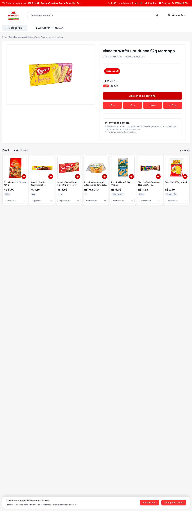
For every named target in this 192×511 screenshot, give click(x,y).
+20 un (172, 105)
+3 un (112, 105)
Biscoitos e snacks (17, 37)
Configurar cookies (174, 502)
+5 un (132, 105)
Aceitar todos (149, 502)
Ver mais (185, 150)
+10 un (152, 105)
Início (4, 37)
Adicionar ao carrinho (142, 96)
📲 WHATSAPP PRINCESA (48, 28)
